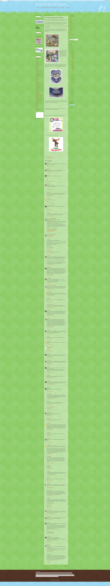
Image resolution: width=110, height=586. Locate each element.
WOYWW (37, 110)
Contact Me (62, 7)
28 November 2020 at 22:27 (50, 487)
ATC (36, 66)
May (72, 79)
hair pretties (37, 84)
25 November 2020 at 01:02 (50, 189)
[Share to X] (56, 156)
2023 (71, 47)
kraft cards (37, 87)
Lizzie (70, 27)
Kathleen (48, 198)
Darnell (48, 483)
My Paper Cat (48, 250)
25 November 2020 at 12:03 (50, 338)
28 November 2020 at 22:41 (50, 495)
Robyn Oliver (48, 490)
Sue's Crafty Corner (49, 205)
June (72, 78)
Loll (47, 329)
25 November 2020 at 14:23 (50, 344)
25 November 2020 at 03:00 (50, 215)
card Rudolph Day (38, 70)
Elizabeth (71, 21)
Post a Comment (48, 562)
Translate (73, 41)
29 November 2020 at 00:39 (50, 507)
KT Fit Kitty (48, 393)
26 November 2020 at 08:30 (50, 372)
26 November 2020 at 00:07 (50, 357)
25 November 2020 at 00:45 (50, 172)
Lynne (48, 212)
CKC (36, 77)
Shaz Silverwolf (72, 34)
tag (36, 105)
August (72, 75)
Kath (47, 162)
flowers (37, 81)
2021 (71, 50)
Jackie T (48, 169)
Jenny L (48, 544)
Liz (47, 336)
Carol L (48, 423)
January (72, 85)
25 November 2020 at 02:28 (50, 202)
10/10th (37, 62)
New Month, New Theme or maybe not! (72, 63)
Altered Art (37, 63)
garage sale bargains (38, 82)
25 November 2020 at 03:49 (50, 248)
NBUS (36, 90)
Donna (48, 380)
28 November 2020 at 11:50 (50, 468)
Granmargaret (71, 23)
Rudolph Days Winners (38, 99)
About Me (67, 7)
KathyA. (48, 516)
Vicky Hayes (48, 444)
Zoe (70, 35)
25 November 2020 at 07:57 (50, 295)
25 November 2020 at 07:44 (50, 282)
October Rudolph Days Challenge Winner (72, 68)
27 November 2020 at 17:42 (50, 435)
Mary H (71, 29)
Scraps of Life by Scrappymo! (51, 4)
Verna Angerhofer (49, 304)
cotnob (48, 438)
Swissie (48, 239)
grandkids (37, 83)
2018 (71, 89)
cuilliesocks (48, 418)
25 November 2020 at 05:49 (50, 264)
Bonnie (48, 477)
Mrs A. (48, 401)
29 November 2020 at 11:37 (50, 519)
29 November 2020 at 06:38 (50, 513)
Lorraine (71, 28)
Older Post (66, 566)
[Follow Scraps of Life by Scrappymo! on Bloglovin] (72, 105)
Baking (37, 67)
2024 (71, 46)
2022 (71, 49)
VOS (36, 107)
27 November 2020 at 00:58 (50, 415)
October (72, 71)
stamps (37, 104)
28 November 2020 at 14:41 (50, 475)
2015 (71, 93)
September (73, 73)
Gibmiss (71, 22)
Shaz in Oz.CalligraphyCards (50, 218)
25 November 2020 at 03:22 (50, 231)
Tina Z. (48, 432)
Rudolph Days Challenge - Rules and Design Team (49, 7)
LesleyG (48, 298)
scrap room (37, 100)
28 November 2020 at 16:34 (50, 480)
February (73, 83)
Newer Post (46, 566)
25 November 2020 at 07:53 (50, 289)
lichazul (48, 465)
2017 (71, 90)
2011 (71, 98)
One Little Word (38, 91)
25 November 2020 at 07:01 (50, 275)
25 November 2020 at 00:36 (50, 166)
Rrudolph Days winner (38, 95)
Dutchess (71, 20)
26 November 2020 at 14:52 (50, 404)
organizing (37, 93)
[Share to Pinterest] (57, 156)
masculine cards (38, 89)
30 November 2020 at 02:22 (50, 541)
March (72, 82)
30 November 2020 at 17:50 (50, 560)
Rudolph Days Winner (38, 98)
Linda (70, 26)
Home (38, 7)
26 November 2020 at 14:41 (50, 398)
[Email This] (54, 156)
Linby (47, 183)
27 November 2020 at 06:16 (50, 420)
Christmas (37, 76)
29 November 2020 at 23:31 (50, 533)
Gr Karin (48, 349)
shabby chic (37, 103)
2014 (71, 94)
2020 (71, 51)
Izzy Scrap (48, 360)
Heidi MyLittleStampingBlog (50, 285)
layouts (37, 88)
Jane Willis (48, 509)
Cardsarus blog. (65, 28)
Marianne (48, 536)
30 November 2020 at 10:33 (50, 551)
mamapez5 (48, 277)
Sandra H (48, 192)
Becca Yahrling (49, 291)
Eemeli (48, 498)
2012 (71, 97)
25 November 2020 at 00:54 (50, 181)
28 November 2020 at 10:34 (50, 462)
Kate (47, 353)
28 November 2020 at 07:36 (50, 453)
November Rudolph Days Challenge (72, 58)
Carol (70, 17)
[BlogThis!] (55, 156)
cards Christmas (38, 73)
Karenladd (48, 456)
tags (36, 106)
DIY (36, 80)
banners (37, 68)
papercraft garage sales (38, 94)
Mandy (48, 255)
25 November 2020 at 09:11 (50, 307)
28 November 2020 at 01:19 (50, 442)
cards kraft (37, 74)
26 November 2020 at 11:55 (50, 384)
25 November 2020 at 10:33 (50, 327)
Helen (47, 387)
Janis (47, 522)
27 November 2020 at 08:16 (50, 429)
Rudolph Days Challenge (39, 96)
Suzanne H (48, 341)
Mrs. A (70, 30)
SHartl (48, 471)
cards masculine (38, 75)
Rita (70, 33)
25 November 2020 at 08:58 (50, 301)
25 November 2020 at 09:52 (50, 315)
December (73, 52)
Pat (47, 318)
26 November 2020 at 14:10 (50, 391)
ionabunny (48, 267)
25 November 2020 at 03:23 (50, 236)
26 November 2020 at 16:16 (50, 409)
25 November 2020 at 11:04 (50, 333)
